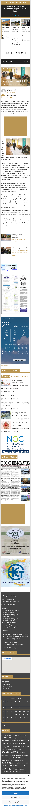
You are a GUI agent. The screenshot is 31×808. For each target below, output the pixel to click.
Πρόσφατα (16, 376)
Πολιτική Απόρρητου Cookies (9, 805)
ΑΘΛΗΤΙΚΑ (6, 738)
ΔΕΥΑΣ (24, 738)
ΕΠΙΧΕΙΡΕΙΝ (12, 746)
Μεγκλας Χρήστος (6, 758)
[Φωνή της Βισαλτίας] (3, 61)
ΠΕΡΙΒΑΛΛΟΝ (7, 760)
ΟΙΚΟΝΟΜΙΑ (18, 758)
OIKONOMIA (11, 735)
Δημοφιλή (7, 376)
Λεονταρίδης (5, 755)
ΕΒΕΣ (6, 743)
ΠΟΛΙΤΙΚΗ (8, 763)
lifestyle (4, 735)
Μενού (10, 61)
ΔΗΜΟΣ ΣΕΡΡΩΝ (6, 740)
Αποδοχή (15, 793)
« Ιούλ (3, 725)
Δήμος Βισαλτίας (7, 686)
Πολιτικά (5, 69)
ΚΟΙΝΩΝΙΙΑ (22, 752)
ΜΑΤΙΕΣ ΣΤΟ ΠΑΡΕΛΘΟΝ (15, 755)
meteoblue (4, 365)
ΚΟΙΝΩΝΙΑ (10, 752)
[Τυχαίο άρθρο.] (24, 61)
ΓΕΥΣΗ (13, 738)
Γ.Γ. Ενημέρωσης (7, 684)
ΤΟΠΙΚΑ (11, 768)
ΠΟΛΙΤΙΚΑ (21, 760)
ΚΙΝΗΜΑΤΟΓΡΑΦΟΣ (16, 749)
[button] (28, 775)
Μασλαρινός (25, 755)
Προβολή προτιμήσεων (15, 802)
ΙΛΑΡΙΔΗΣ (7, 749)
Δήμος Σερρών (6, 688)
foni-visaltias (11, 92)
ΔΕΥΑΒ (18, 738)
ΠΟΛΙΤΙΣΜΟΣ (11, 765)
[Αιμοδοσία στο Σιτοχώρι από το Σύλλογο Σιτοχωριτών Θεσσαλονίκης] (6, 428)
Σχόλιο (26, 376)
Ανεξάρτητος (5, 682)
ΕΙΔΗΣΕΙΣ (13, 743)
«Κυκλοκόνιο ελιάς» (7, 395)
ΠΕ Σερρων (15, 760)
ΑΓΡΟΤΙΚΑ (22, 735)
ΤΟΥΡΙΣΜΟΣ (21, 772)
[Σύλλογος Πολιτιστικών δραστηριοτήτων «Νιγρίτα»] (6, 418)
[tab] (5, 376)
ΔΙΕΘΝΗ (15, 740)
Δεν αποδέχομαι (15, 797)
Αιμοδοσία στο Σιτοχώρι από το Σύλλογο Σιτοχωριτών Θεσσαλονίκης (20, 425)
